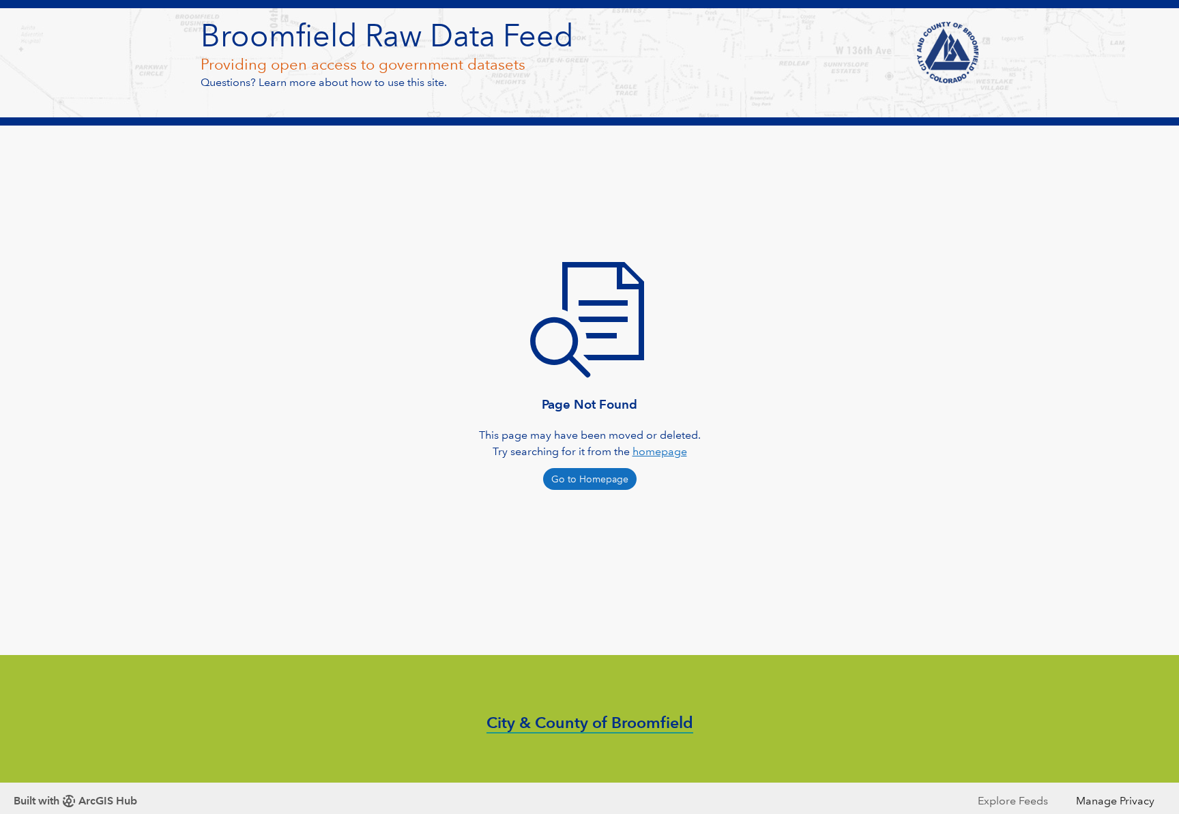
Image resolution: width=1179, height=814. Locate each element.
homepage (659, 451)
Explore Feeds (1013, 800)
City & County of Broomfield (589, 722)
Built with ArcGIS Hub (75, 800)
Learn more (287, 82)
